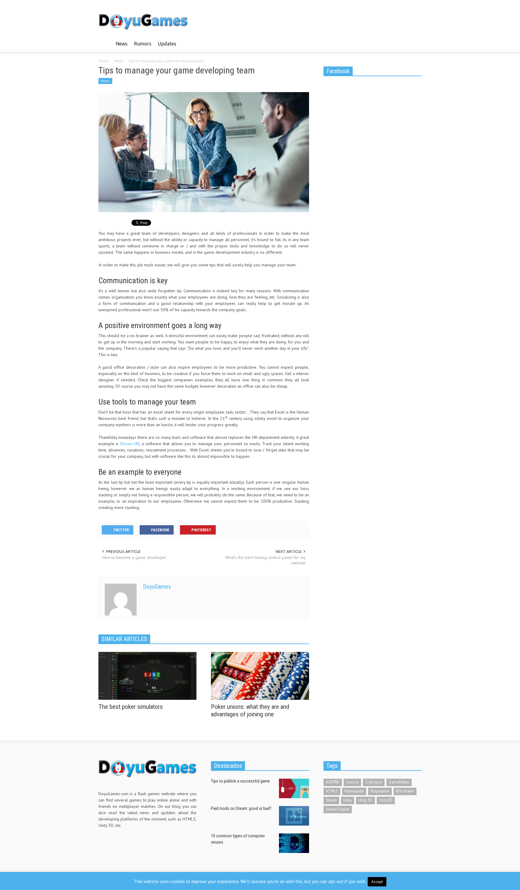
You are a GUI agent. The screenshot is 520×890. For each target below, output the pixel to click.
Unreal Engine (337, 809)
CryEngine (373, 782)
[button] (416, 43)
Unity (347, 800)
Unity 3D (365, 800)
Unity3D (385, 800)
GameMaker (399, 782)
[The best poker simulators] (147, 675)
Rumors (142, 43)
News (122, 43)
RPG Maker (405, 791)
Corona (352, 782)
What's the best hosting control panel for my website (265, 560)
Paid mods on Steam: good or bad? (241, 808)
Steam (331, 800)
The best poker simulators (130, 706)
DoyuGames (157, 586)
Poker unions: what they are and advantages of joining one (250, 710)
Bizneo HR (129, 443)
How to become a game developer (134, 557)
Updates (167, 43)
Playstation (379, 791)
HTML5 (332, 791)
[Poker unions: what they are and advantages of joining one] (260, 675)
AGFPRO (332, 782)
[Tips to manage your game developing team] (203, 151)
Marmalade (354, 791)
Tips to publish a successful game (240, 781)
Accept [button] (377, 881)
